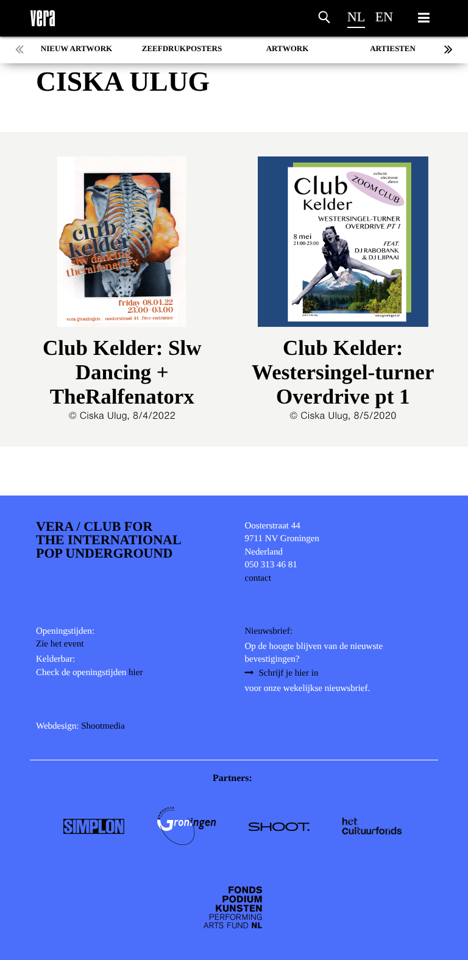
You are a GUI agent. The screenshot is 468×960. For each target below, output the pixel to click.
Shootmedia (103, 726)
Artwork (287, 48)
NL (356, 16)
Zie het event (59, 644)
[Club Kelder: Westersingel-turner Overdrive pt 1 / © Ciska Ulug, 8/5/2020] (343, 246)
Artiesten (393, 48)
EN (384, 16)
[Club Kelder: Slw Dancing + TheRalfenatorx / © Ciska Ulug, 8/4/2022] (122, 246)
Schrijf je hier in (289, 673)
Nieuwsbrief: (268, 631)
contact (258, 578)
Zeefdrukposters (182, 48)
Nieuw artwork (76, 48)
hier (136, 673)
